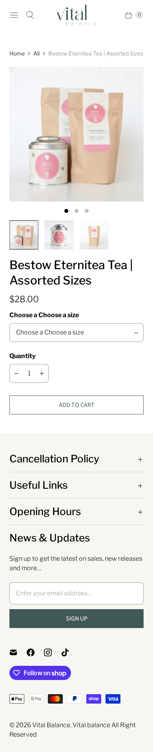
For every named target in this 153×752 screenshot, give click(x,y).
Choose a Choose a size (44, 315)
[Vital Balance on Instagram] (52, 652)
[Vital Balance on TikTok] (69, 652)
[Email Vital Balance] (18, 652)
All (36, 53)
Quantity (22, 356)
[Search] (30, 15)
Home (17, 53)
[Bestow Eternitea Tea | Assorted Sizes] (76, 134)
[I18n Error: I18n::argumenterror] (23, 234)
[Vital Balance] (76, 15)
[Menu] (14, 15)
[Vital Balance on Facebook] (35, 652)
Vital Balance (51, 725)
